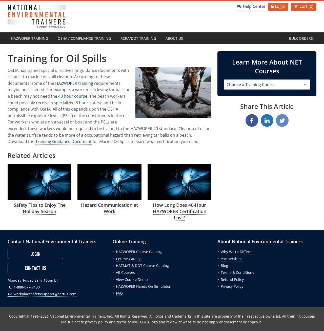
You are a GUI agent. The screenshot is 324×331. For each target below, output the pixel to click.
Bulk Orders (301, 38)
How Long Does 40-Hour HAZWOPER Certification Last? (179, 211)
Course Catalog (128, 258)
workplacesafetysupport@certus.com (44, 294)
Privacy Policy (232, 286)
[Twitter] (282, 120)
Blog (224, 265)
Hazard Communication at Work (109, 208)
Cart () (306, 6)
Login (280, 6)
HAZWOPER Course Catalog (139, 251)
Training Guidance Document (63, 141)
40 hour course (72, 96)
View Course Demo (132, 279)
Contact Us (35, 268)
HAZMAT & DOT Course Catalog (142, 265)
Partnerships (231, 258)
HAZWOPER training (74, 83)
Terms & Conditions (237, 272)
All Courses (125, 272)
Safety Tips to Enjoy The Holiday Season (40, 208)
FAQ (119, 293)
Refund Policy (232, 279)
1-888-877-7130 (26, 287)
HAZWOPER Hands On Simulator (143, 286)
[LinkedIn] (267, 120)
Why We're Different (238, 251)
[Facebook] (252, 120)
